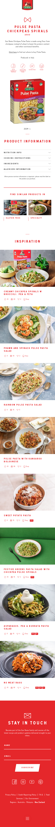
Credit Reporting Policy (27, 795)
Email (8, 756)
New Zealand (40, 802)
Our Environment (31, 798)
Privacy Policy (10, 795)
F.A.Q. (41, 795)
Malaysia (30, 802)
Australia (21, 802)
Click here (13, 52)
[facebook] (14, 781)
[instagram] (23, 781)
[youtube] (32, 781)
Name (7, 745)
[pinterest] (40, 781)
